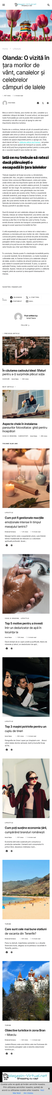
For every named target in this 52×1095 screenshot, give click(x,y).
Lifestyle (17, 48)
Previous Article (12, 333)
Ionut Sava (11, 103)
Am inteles (28, 1093)
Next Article (8, 387)
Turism (8, 924)
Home (5, 48)
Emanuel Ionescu (10, 532)
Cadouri (6, 379)
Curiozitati (23, 436)
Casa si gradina (9, 436)
